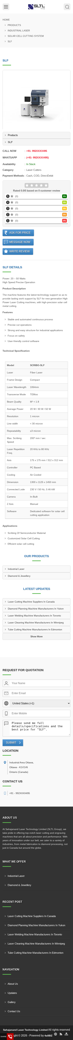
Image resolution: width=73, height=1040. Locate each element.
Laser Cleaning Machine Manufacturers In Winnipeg (36, 622)
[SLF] (36, 104)
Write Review (19, 251)
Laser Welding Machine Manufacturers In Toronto (34, 615)
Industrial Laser (19, 30)
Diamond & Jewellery (19, 576)
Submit (11, 742)
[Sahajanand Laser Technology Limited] (36, 7)
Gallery (12, 1002)
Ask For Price (20, 232)
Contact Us (14, 1011)
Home (6, 19)
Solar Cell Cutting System (26, 36)
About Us (13, 983)
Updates (12, 992)
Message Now (19, 242)
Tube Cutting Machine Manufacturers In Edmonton (35, 629)
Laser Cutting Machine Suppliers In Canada (31, 601)
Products (14, 25)
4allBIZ (48, 1035)
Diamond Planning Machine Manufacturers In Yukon (36, 608)
